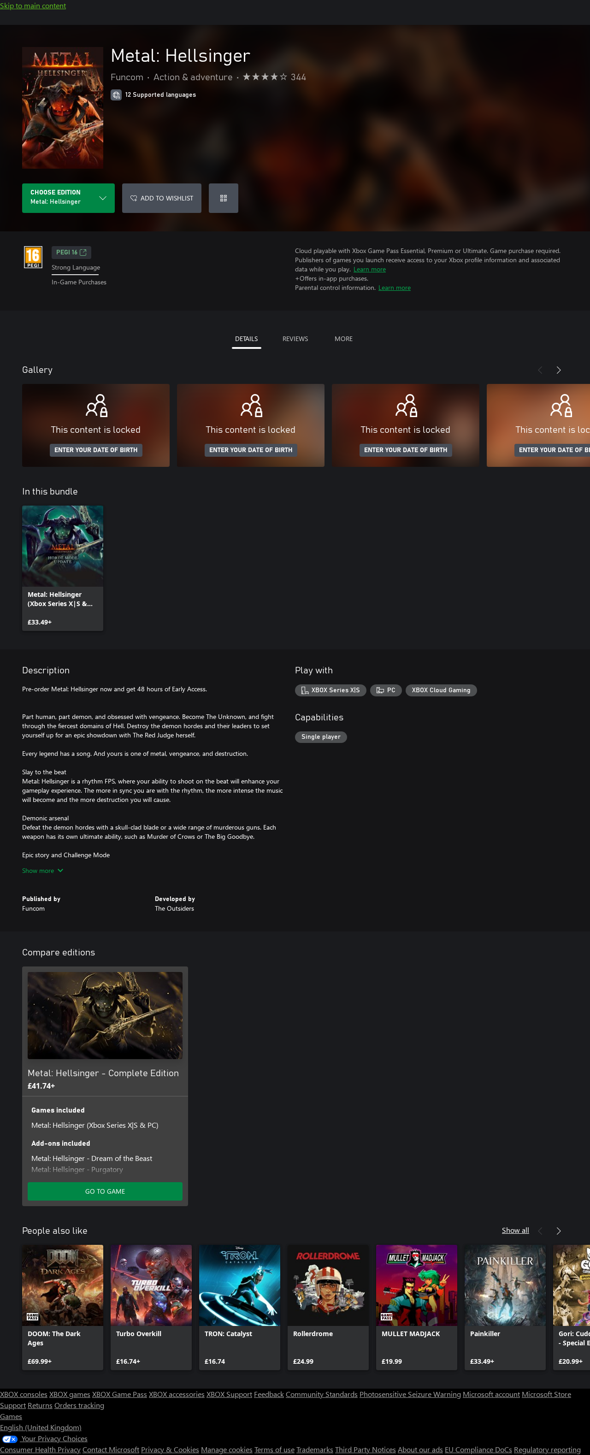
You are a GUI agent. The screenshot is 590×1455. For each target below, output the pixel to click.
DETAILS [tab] (246, 338)
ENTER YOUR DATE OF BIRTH (96, 450)
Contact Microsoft (111, 1449)
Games (11, 1416)
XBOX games (69, 1394)
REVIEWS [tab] (295, 338)
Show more (38, 870)
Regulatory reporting (547, 1449)
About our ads (420, 1449)
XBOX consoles (23, 1394)
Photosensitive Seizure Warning (410, 1394)
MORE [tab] (344, 338)
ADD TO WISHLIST (167, 198)
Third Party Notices (365, 1449)
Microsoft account (491, 1394)
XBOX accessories (177, 1394)
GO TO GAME (105, 1191)
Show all (515, 1230)
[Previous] (540, 370)
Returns (40, 1405)
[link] (62, 568)
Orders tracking (79, 1405)
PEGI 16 (66, 252)
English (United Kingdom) (41, 1427)
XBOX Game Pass (119, 1394)
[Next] (558, 370)
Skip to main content (33, 5)
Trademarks (314, 1449)
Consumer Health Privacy (40, 1449)
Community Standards (322, 1394)
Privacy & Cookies (170, 1449)
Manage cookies (227, 1449)
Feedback (269, 1394)
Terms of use (274, 1449)
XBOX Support (229, 1394)
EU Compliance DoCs (478, 1449)
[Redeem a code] (223, 198)
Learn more (370, 269)
